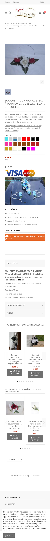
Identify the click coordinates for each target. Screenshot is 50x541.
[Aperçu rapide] (15, 352)
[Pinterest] (11, 167)
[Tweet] (8, 167)
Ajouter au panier (15, 372)
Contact (8, 2)
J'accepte (8, 535)
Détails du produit (16, 305)
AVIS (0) (10, 313)
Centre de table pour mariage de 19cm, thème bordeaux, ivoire (15, 425)
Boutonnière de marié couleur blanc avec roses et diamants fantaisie (35, 426)
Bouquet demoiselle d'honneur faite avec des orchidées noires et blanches (35, 360)
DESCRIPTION (12, 263)
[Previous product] (44, 25)
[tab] (25, 263)
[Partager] (5, 167)
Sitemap (16, 2)
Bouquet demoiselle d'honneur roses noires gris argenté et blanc (15, 359)
